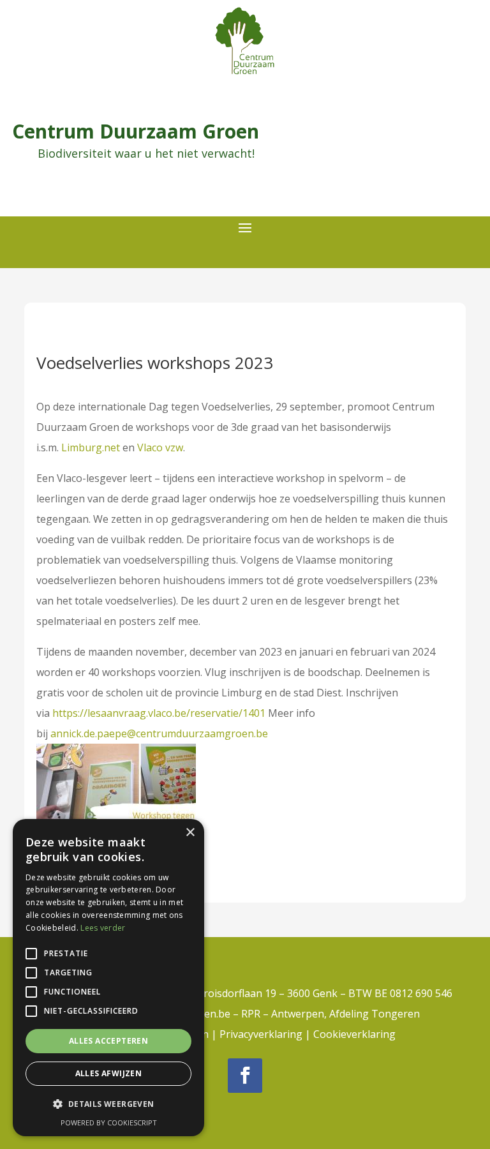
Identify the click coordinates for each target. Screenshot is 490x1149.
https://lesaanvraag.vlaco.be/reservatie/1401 (158, 713)
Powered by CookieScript (109, 1122)
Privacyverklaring (260, 1034)
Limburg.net (90, 447)
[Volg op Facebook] (245, 1075)
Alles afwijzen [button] (108, 1073)
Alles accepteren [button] (108, 1040)
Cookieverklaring (354, 1034)
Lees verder (102, 927)
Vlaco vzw (160, 447)
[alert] (108, 977)
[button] (108, 1104)
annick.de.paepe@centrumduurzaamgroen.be (159, 733)
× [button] (190, 832)
